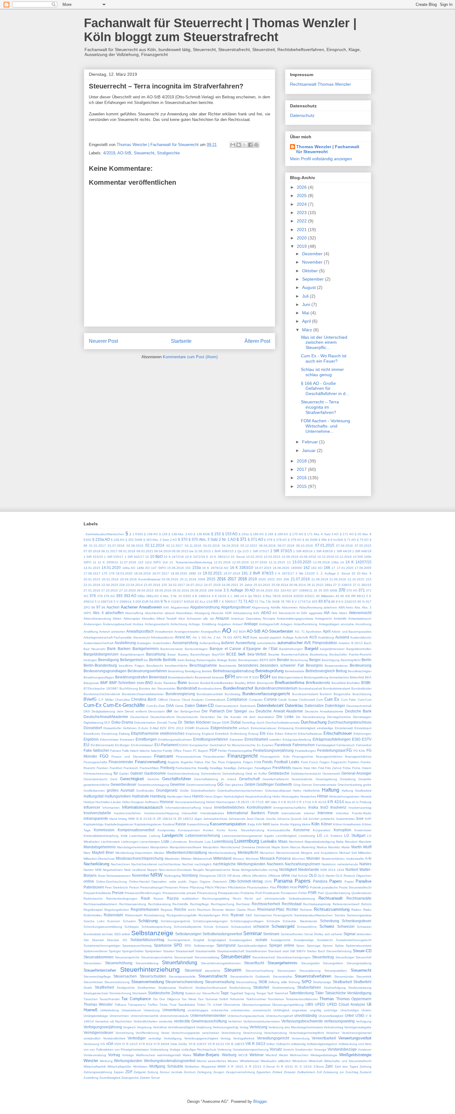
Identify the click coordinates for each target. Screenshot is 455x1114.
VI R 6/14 (146, 1044)
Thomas (326, 998)
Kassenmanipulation (228, 824)
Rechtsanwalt (330, 898)
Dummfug (248, 722)
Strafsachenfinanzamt (211, 987)
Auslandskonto (360, 637)
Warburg (229, 1055)
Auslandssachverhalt (98, 643)
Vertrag (225, 1038)
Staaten (169, 951)
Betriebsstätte (295, 671)
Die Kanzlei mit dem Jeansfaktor (249, 717)
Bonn (182, 682)
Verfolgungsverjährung (103, 1027)
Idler (274, 802)
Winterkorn (299, 1061)
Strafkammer (146, 987)
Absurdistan (184, 613)
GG (220, 784)
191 (244, 573)
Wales (187, 1055)
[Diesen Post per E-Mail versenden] (233, 145)
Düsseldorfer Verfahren (120, 728)
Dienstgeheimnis (339, 717)
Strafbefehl (362, 982)
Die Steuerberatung (310, 717)
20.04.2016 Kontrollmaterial (140, 579)
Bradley (240, 683)
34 (315, 590)
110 (140, 562)
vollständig (298, 1044)
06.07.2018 (286, 545)
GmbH (250, 784)
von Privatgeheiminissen (132, 1049)
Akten (343, 613)
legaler (269, 835)
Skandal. (113, 940)
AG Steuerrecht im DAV (289, 613)
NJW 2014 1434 (332, 869)
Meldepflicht (248, 852)
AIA (327, 613)
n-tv (368, 858)
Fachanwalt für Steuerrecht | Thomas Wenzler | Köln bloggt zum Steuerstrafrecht (220, 30)
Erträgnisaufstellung (297, 739)
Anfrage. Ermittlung (202, 624)
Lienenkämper (150, 841)
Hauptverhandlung (258, 796)
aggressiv (316, 613)
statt (286, 951)
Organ (193, 881)
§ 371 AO (255, 539)
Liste (165, 841)
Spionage (314, 945)
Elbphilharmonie (145, 733)
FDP (213, 750)
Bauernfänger (200, 654)
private (191, 893)
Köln (315, 824)
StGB (262, 982)
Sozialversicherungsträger (102, 945)
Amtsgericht (323, 618)
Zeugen (218, 1072)
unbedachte (219, 1010)
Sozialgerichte (281, 940)
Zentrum (190, 1072)
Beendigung (108, 660)
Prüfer (302, 893)
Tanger (261, 993)
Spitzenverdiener (96, 951)
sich (327, 934)
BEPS (264, 660)
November (313, 262)
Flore (221, 762)
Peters (183, 887)
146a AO (128, 568)
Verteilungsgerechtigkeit (201, 1038)
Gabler (124, 773)
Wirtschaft (316, 1061)
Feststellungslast (331, 750)
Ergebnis (91, 739)
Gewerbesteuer (123, 784)
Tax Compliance (136, 998)
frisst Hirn (310, 768)
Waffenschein (145, 1055)
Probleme (247, 893)
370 (342, 590)
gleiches (237, 784)
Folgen (248, 762)
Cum (319, 699)
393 (119, 596)
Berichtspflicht (351, 660)
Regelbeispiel (93, 909)
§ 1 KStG (136, 534)
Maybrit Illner (103, 852)
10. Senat (238, 556)
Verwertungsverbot (354, 1038)
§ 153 (216, 534)
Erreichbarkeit (256, 739)
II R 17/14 (304, 802)
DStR (225, 722)
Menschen (267, 852)
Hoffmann (152, 802)
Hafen (297, 790)
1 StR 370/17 (259, 551)
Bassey (183, 654)
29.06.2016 (198, 590)
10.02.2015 (254, 556)
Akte (334, 613)
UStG (359, 1015)
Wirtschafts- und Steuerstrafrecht (347, 1061)
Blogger (259, 1101)
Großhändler (145, 790)
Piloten (283, 887)
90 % (361, 601)
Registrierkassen (145, 909)
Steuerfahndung (179, 962)
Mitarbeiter (172, 858)
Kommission (104, 830)
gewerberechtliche (97, 784)
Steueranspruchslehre (157, 957)
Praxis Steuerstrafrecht (355, 887)
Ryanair (237, 915)
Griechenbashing (350, 784)
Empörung (193, 733)
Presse (118, 893)
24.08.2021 (230, 585)
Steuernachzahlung (259, 970)
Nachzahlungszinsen (302, 864)
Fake (88, 750)
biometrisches (339, 677)
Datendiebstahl (270, 705)
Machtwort (296, 841)
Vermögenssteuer (98, 1032)
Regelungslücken (116, 909)
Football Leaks (286, 762)
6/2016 (189, 601)
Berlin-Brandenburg (100, 665)
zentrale (177, 1072)
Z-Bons (319, 1066)
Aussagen (144, 643)
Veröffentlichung (147, 1032)
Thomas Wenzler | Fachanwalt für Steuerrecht (327, 149)
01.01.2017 (97, 545)
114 (165, 562)
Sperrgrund (226, 945)
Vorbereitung (159, 1049)
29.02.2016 (180, 590)
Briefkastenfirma (289, 682)
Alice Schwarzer (190, 618)
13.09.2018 (321, 562)
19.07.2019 (231, 573)
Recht (237, 898)
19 (199, 573)
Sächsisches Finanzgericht (273, 915)
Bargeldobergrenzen (101, 654)
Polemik (315, 887)
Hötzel (210, 802)
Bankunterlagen (196, 649)
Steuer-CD (362, 950)
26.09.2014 (297, 585)
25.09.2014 (279, 585)
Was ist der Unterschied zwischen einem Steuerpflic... (324, 342)
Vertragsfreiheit (243, 1038)
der (169, 711)
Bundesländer (361, 688)
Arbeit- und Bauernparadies (351, 631)
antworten (118, 631)
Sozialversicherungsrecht (353, 940)
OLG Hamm (326, 875)
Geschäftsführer (176, 778)
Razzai (158, 898)
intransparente (96, 818)
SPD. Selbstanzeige (199, 945)
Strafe (88, 987)
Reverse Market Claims (229, 909)
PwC (321, 893)
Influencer (92, 807)
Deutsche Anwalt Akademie (279, 711)
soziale (261, 940)
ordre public (178, 881)
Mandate (365, 841)
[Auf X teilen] (244, 145)
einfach (244, 728)
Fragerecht (338, 762)
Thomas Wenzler (98, 1004)
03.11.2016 (193, 545)
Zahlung (365, 1066)
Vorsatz (276, 1049)
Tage (224, 993)
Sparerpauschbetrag (137, 945)
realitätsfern (190, 898)
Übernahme (231, 1004)
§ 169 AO (281, 534)
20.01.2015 (92, 579)
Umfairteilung (109, 1010)
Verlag (244, 1027)
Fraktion (353, 762)
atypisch (275, 637)
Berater (283, 660)
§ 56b (322, 539)
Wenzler (91, 1060)
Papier (349, 881)
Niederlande (308, 869)
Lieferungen (130, 841)
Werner (202, 1061)
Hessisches (308, 796)
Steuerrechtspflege (97, 976)
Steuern (232, 970)
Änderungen (93, 624)
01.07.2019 (116, 545)
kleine (306, 824)
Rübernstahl (133, 915)
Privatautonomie (174, 893)
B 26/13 (357, 643)
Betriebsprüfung (269, 671)
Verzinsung (91, 1044)
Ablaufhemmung (311, 607)
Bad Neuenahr (95, 649)
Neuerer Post (103, 341)
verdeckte (166, 1021)
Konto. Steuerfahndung (246, 830)
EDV (163, 728)
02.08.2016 (135, 545)
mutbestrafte (355, 858)
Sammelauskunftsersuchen (313, 915)
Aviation (344, 643)
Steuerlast (193, 970)
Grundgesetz (167, 790)
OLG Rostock (345, 875)
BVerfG (90, 699)
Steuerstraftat (282, 976)
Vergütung (144, 1027)
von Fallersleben (101, 1049)
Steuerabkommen (99, 957)
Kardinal (169, 824)
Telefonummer (256, 999)
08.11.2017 (109, 551)
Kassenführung (198, 824)
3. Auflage (235, 590)
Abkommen (290, 607)
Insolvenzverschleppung (161, 813)
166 (327, 568)
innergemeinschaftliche (289, 807)
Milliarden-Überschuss (99, 858)
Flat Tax (210, 762)
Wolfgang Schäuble (166, 1066)
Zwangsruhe (130, 1077)
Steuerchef (363, 957)
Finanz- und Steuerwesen (131, 756)
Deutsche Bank (358, 711)
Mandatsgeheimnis (100, 847)
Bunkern (326, 694)
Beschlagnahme (203, 665)
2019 (302, 246)
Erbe (270, 733)
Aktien (117, 618)
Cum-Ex (93, 705)
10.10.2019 (325, 556)
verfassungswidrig (339, 1021)
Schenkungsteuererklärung (103, 926)
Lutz (208, 841)
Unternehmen (119, 1015)
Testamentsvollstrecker (302, 999)
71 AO (248, 601)
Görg (297, 784)
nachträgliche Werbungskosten (239, 864)
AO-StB (124, 153)
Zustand (365, 1072)
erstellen (275, 739)
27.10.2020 (127, 590)
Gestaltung (348, 779)
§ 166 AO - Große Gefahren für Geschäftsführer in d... (325, 388)
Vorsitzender (304, 1049)
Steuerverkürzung (117, 982)
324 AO (285, 590)
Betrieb (207, 671)
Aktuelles (148, 618)
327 (295, 590)
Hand (187, 796)
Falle (125, 750)
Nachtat (187, 864)
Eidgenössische (223, 728)
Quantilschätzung (337, 893)
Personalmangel (151, 887)
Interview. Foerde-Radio (353, 813)
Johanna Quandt (289, 818)
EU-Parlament (166, 745)
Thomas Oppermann (353, 999)
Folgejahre (233, 762)
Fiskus (198, 762)
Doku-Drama (122, 722)
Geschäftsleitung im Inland (215, 779)
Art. (188, 637)
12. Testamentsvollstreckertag (190, 562)
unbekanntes (240, 1010)
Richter (292, 909)
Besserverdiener (336, 665)
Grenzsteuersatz (324, 784)
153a (196, 568)
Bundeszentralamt (305, 694)
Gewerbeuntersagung (153, 784)
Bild (274, 677)
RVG (225, 915)
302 (276, 590)
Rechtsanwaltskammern (100, 904)
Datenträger (335, 705)
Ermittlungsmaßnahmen (175, 739)
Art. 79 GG (224, 637)
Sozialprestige (304, 940)
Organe (205, 881)
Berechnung (299, 660)
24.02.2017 (176, 585)
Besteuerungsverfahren (147, 671)
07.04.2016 (344, 545)
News (236, 869)
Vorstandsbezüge (342, 1049)
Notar (102, 875)
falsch (134, 750)
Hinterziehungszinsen (344, 796)
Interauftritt (189, 813)
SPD (178, 945)
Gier (228, 784)
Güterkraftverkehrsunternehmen (240, 790)
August (309, 287)
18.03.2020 (124, 573)
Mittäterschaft (202, 858)
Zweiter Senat (150, 1077)
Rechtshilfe (180, 904)
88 (333, 601)
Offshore (274, 875)
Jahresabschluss (215, 818)
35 (320, 590)
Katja (251, 824)
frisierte (297, 768)
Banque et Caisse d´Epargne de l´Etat (243, 649)
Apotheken (314, 631)
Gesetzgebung (326, 779)
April (307, 321)
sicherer (336, 934)
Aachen (112, 607)
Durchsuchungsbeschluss (349, 722)
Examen (268, 745)
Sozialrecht (325, 940)
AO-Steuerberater (277, 631)
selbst (126, 934)
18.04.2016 (142, 573)
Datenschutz (302, 115)
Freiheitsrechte (186, 768)
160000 (296, 568)
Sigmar (350, 934)
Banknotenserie (171, 649)
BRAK (251, 683)
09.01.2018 (127, 551)
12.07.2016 (258, 562)
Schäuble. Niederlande (300, 921)
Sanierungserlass (359, 915)
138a (335, 562)
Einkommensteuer (263, 728)
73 (256, 601)
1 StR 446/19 (361, 551)
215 (368, 579)
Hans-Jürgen (214, 796)
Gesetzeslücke (302, 779)
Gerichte (153, 779)
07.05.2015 (363, 545)
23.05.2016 (152, 585)
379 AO (109, 596)
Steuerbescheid (263, 957)
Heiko (276, 796)
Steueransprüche (127, 957)
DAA (170, 705)
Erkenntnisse (109, 739)
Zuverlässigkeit (109, 1077)
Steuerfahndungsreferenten (221, 963)
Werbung (106, 1061)
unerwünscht (262, 1010)
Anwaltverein (164, 631)
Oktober (310, 270)
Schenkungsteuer (356, 921)
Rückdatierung (154, 915)
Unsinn (366, 1010)
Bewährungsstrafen (131, 677)
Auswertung (246, 643)
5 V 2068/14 (123, 601)
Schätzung (148, 920)
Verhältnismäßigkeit (181, 1027)
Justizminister (345, 818)
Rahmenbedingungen (121, 898)
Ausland (342, 637)
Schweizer (346, 926)
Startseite (181, 341)
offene (246, 875)
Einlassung (286, 728)
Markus (322, 847)
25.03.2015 (262, 585)
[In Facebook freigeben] (250, 145)
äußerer (227, 643)
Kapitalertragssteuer (119, 824)
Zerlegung (204, 1072)
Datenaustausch (227, 706)
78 (282, 601)
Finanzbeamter (214, 756)
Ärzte (254, 637)
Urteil (349, 1015)
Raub (145, 898)
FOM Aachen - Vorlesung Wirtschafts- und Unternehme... (325, 426)
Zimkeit (277, 1072)
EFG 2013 (176, 728)
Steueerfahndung (339, 951)
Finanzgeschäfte (95, 762)
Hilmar (322, 796)
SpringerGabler (133, 951)
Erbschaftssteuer (310, 733)
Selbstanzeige (152, 932)
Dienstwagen (362, 717)
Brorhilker (353, 683)
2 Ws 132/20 (305, 573)
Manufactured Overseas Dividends (245, 847)
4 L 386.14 (236, 596)
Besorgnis (314, 665)
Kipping (295, 824)
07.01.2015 (324, 545)
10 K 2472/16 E (196, 556)
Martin (345, 847)
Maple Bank (280, 847)
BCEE (231, 654)
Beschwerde (227, 665)
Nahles (365, 864)
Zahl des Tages (346, 1066)
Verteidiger (137, 1038)
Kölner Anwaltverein (347, 824)
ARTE (237, 637)
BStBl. (366, 683)
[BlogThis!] (239, 145)
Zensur (165, 1072)
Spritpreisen (153, 951)
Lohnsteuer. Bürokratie (187, 841)
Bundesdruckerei (210, 688)
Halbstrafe (140, 796)
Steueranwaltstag (206, 957)
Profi (258, 893)
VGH (117, 1044)
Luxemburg (246, 841)
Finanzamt (163, 756)
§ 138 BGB (201, 534)
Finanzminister (121, 762)
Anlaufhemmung (305, 624)
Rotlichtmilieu (93, 915)
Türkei (201, 1004)
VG (102, 1044)
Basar (171, 654)
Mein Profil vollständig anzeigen (321, 158)
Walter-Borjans (206, 1054)
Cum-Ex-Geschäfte (124, 705)
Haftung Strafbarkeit (356, 790)
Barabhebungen (291, 649)
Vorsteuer (364, 1049)
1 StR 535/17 (114, 556)
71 (240, 601)
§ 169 (269, 534)
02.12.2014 (154, 545)
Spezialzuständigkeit (252, 945)
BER (272, 660)
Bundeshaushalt (310, 688)
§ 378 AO (280, 539)
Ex (259, 745)
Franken (102, 768)
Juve (360, 818)
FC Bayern (200, 750)
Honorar (167, 802)
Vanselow (102, 1021)
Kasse (181, 824)
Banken (124, 649)
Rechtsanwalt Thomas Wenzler (320, 84)
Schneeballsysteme (188, 926)
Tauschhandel (109, 999)
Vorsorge (320, 1049)
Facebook (283, 745)
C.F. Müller (106, 699)
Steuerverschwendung (184, 982)
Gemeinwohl (331, 773)
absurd (170, 613)
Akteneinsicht (360, 613)
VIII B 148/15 (235, 1044)
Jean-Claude (255, 818)
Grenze (306, 784)
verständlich (92, 1038)
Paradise (363, 881)
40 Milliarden (325, 596)
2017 (302, 469)
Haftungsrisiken (118, 796)
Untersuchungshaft (279, 1015)
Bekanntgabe (206, 660)
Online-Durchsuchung (111, 881)
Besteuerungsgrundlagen (105, 671)
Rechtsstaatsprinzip (317, 904)
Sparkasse (163, 945)
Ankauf (237, 624)
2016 (302, 477)
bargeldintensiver (332, 649)
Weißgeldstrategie (355, 1054)
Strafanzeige (322, 982)
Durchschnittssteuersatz (283, 722)
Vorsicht (288, 1049)
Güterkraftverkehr (203, 790)
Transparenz (137, 1004)
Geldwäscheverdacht (306, 773)
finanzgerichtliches (358, 756)
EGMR (189, 728)
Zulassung (330, 1072)
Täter (319, 993)
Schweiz (327, 926)
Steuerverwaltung (220, 982)
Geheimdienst (211, 773)
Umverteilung (173, 1010)
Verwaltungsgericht (273, 1038)
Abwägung (202, 613)
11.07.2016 (128, 562)
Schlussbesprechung (156, 926)
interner (309, 813)
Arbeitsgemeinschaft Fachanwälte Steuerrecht (117, 637)
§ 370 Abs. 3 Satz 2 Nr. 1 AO (211, 539)
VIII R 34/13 (255, 1044)
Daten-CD (205, 705)
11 (94, 562)
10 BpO (156, 556)
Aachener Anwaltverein (141, 607)
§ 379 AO (294, 539)
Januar (309, 450)
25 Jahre (246, 585)
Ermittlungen (146, 739)
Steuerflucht (254, 963)
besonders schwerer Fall (282, 665)
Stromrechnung (120, 993)
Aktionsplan (132, 618)
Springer (115, 951)
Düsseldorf (93, 728)
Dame (179, 706)
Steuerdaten (93, 963)
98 (103, 607)
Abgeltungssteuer (236, 607)
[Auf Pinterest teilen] (256, 145)
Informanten (111, 807)
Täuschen (91, 999)
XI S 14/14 (303, 1066)
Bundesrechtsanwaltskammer (143, 694)
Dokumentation (145, 722)
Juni (306, 304)
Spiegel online (281, 945)
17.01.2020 (345, 568)
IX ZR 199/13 (183, 818)
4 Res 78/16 (272, 596)
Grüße (184, 790)
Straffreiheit (104, 987)
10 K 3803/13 (220, 556)
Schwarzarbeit (241, 926)
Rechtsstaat (291, 904)
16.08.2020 (281, 568)
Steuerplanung (310, 970)
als (212, 618)
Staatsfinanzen (256, 951)
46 (342, 596)
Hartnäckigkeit (234, 796)
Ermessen (127, 739)
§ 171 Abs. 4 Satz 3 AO (321, 534)
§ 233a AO (101, 539)
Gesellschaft (249, 779)
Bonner (193, 683)
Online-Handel (139, 881)
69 (216, 601)
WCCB (243, 1055)
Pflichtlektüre (237, 887)
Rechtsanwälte (358, 898)
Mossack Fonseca (275, 858)
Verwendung (301, 1038)
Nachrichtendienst (144, 864)
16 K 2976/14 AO (215, 568)
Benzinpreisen (248, 660)
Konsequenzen (189, 830)
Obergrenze (207, 875)
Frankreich (131, 768)
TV (209, 1004)
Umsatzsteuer (131, 1010)
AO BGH (239, 631)
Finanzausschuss (188, 756)
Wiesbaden (269, 1061)
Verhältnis (160, 1027)
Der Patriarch (213, 711)
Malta (340, 841)
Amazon (222, 618)
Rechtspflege (199, 904)
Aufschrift (301, 637)
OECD (221, 875)
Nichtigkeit (288, 869)
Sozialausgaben (240, 940)
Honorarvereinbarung (190, 802)
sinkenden (364, 934)
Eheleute (202, 728)
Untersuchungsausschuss (246, 1015)
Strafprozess (167, 987)
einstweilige (325, 728)
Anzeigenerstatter (187, 631)
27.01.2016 (92, 590)
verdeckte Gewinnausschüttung (200, 1021)
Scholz (208, 926)
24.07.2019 (212, 585)
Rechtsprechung (222, 904)
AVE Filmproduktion (320, 643)
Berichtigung (331, 660)
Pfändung (197, 887)
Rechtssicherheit (266, 904)
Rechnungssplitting (215, 898)
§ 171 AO (347, 534)
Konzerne (301, 830)
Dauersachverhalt (358, 706)
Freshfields (281, 768)
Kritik (124, 835)
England (208, 733)
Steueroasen (286, 970)
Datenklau (294, 705)
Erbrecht (291, 733)
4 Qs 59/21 (253, 596)
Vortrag (114, 1055)
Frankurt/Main (149, 768)
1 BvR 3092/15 (222, 551)
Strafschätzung (240, 987)
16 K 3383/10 (242, 568)
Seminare (271, 934)
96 (93, 607)
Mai (306, 312)
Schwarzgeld (282, 926)
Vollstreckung (347, 1044)
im (353, 802)
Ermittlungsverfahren (210, 739)
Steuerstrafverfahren (313, 976)
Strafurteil (261, 987)
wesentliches (217, 1061)
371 (361, 590)
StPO (306, 981)
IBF (267, 802)
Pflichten (220, 887)
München (298, 858)
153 (188, 568)
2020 (302, 237)
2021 (302, 229)
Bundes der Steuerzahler (157, 688)
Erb (263, 733)
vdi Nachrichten (121, 1021)
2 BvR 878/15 (261, 573)
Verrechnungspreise (185, 1032)
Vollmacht (283, 1044)
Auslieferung (125, 643)
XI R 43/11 (284, 1066)
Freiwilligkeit (262, 768)
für (116, 773)
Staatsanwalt (185, 951)
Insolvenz (338, 807)
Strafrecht (186, 987)
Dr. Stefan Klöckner (194, 722)
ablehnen (330, 607)
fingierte (173, 762)
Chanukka (122, 699)
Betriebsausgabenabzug (233, 671)
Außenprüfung (209, 643)
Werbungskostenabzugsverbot (169, 1061)
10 (147, 556)
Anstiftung (91, 631)
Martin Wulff (361, 847)
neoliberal (139, 869)
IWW (131, 818)
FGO (104, 756)
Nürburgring (172, 875)
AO (226, 630)
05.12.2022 (248, 545)
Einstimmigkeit (305, 728)
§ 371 (241, 539)
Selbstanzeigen (188, 934)
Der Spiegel (236, 711)
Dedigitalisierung (103, 711)
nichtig (273, 869)
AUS (313, 637)
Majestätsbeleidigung (320, 841)
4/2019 (109, 153)
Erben (279, 733)
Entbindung (238, 733)
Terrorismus (276, 999)
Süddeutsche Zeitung (166, 993)
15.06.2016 (175, 568)
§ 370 (183, 539)
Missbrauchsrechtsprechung (139, 858)
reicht (192, 909)
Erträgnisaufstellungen (332, 739)
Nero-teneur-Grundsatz (175, 869)
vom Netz (364, 1044)
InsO (324, 807)
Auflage (288, 637)
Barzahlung (156, 654)
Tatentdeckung (301, 993)
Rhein (251, 909)
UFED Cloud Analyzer (346, 1004)
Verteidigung (173, 1038)
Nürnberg (190, 875)
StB (292, 951)
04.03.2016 (211, 545)
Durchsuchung (314, 722)
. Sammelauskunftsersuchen (104, 534)
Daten (190, 705)
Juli (306, 296)
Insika (313, 807)
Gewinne (177, 784)
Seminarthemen (292, 934)
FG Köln (359, 750)
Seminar (252, 933)
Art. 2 (211, 637)
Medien (159, 852)
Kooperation (322, 830)
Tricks (163, 1004)
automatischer (290, 642)
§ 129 (163, 534)
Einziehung (110, 733)
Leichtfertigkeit (286, 835)
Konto (221, 830)
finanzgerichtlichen (329, 756)
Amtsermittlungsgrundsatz (295, 618)
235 (164, 585)
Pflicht (209, 887)
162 (306, 568)
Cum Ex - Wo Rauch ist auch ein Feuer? (323, 358)
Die (219, 717)
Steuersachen (125, 976)
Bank (111, 649)
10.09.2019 (307, 556)
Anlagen (286, 624)
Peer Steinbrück (116, 887)
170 (104, 573)
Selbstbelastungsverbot (222, 934)
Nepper (152, 869)
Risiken (356, 909)
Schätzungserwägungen (210, 921)
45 (337, 596)
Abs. (357, 607)
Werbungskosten (128, 1061)
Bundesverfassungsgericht (266, 693)
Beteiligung (193, 671)
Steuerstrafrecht (212, 976)
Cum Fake (348, 699)
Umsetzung (152, 1010)
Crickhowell (307, 699)
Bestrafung (176, 671)
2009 (201, 579)
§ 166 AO (257, 534)
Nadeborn (329, 864)
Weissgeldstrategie (323, 1055)
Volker (270, 1044)
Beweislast (158, 677)
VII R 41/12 (216, 1044)
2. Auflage (328, 573)
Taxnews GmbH (216, 999)
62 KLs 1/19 (204, 601)
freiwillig (203, 768)
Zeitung (152, 1072)
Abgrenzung (260, 607)
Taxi (200, 999)
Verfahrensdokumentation (261, 1021)
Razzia (173, 898)
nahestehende (347, 864)
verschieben (210, 1032)
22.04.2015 (110, 585)
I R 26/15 (242, 802)
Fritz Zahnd (333, 768)
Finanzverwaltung (150, 761)
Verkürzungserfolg (225, 1027)
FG (349, 750)
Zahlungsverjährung (98, 1072)
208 (286, 579)
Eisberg (124, 733)
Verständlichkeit (114, 1038)
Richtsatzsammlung (331, 909)
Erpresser (236, 739)
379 (100, 596)
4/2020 (298, 596)
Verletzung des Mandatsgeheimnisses (295, 1027)
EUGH (183, 745)
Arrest (180, 637)
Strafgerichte (168, 153)
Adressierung (242, 613)
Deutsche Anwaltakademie (324, 711)
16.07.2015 (263, 568)
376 (92, 596)
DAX (87, 711)
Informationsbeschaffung (183, 807)
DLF (107, 722)
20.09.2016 (170, 579)
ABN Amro (345, 607)
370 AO (351, 590)
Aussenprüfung (185, 643)
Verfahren (235, 1021)
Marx (87, 852)
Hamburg (158, 796)
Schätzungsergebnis (175, 921)
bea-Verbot (257, 654)
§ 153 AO (230, 534)
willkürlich (284, 1061)
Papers (335, 881)
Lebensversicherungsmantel (242, 835)
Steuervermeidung (147, 981)
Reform (366, 904)
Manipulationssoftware (186, 847)
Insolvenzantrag (360, 807)
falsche (145, 750)
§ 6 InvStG (335, 539)
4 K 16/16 (219, 596)
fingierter (187, 762)
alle (205, 618)
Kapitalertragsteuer (148, 824)
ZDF (128, 1072)
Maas (283, 841)
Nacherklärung (96, 864)
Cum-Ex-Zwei (155, 706)
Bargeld (311, 648)
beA (241, 654)
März (307, 329)
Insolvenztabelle (97, 813)
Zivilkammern (306, 1072)
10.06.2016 (290, 556)
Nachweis (275, 864)
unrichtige (331, 1010)
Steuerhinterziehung (150, 969)
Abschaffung (134, 613)
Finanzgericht (243, 756)
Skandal (98, 940)
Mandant (351, 841)
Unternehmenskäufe (174, 1015)
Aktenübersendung (97, 618)
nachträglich (203, 864)
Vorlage (175, 1049)
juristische (328, 818)
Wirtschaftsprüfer (119, 1066)
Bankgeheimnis (145, 649)
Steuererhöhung (118, 963)
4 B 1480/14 (201, 596)
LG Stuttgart (354, 835)
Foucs (313, 762)
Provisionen (289, 893)
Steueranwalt (183, 957)
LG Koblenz (333, 835)
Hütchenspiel (225, 802)
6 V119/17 (175, 601)
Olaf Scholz (299, 875)
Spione (328, 945)
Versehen (333, 1032)
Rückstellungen (209, 915)
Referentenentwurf (346, 904)
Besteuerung (360, 665)
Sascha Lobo (94, 921)
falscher (156, 750)
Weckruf (271, 1055)
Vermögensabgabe (357, 1027)
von (86, 1049)
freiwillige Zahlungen (238, 768)
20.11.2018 (188, 579)
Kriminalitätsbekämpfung (101, 835)
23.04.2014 (134, 585)
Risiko (367, 909)
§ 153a (244, 534)
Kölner (326, 824)
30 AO (250, 590)
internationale (291, 813)
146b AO (143, 568)
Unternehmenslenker (208, 1015)
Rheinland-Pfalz (270, 909)
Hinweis (366, 796)
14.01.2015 (92, 568)
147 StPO (158, 568)
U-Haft (217, 1004)
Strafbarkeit (342, 982)
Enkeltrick (222, 733)
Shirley (318, 934)
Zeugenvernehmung (240, 1072)
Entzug (253, 733)
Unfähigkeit (281, 1010)
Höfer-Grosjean (133, 802)
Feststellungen (305, 750)
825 (315, 601)
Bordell (205, 683)
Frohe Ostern (361, 768)
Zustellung (91, 1077)
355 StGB (330, 590)
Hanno (198, 796)
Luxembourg (222, 841)
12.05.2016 (240, 562)
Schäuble (273, 921)
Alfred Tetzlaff (166, 618)
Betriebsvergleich (320, 671)
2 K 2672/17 (284, 573)
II (279, 802)
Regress (166, 909)
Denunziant (156, 711)
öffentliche (259, 875)
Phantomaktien (258, 887)
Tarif (270, 993)
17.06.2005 (363, 568)
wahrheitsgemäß (169, 1055)
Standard (274, 951)
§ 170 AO (296, 534)
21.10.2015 (356, 579)
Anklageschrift (269, 624)
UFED (320, 1004)
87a (327, 601)
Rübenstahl (113, 915)
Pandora (320, 881)
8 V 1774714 (301, 601)
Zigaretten (263, 1072)
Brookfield (339, 683)
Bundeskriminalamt (336, 688)
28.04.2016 (163, 590)
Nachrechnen (120, 864)
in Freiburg (363, 802)
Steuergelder (310, 963)
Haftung (330, 790)
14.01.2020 (111, 568)
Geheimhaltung (233, 773)
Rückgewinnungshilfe (182, 915)
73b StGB (273, 601)
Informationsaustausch (142, 807)
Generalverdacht (95, 779)
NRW (156, 875)
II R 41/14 (319, 802)
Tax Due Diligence (166, 999)
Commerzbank (215, 699)
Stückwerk (139, 993)
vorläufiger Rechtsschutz (198, 1049)
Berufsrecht (154, 665)
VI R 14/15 (130, 1044)
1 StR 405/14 (302, 551)
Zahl (329, 1066)
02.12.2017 (174, 545)
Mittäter (186, 858)
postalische (330, 887)
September (313, 279)
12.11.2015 (277, 562)
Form (304, 762)
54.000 (155, 601)
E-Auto (143, 728)
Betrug (341, 671)
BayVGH (218, 654)
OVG (268, 881)
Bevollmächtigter (359, 671)
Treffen (153, 1004)
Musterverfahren (333, 858)
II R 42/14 (335, 802)
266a (328, 585)
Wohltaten (140, 1066)
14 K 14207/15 (358, 562)
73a (262, 601)
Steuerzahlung (246, 982)
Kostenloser (362, 830)
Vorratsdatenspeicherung (251, 1049)
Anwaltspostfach (140, 631)
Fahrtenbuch (345, 745)
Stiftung (274, 982)
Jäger (198, 818)
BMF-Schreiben (122, 683)
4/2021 (310, 596)
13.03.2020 (301, 562)
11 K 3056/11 (108, 562)
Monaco (238, 858)
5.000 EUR (141, 601)
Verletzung (258, 1027)
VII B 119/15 (197, 1044)
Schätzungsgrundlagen (247, 921)
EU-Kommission (142, 745)
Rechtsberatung (159, 904)
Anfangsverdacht (157, 624)
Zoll (319, 1072)
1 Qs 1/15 (242, 551)
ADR (228, 613)
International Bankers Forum (253, 813)
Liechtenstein (110, 841)
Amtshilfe (340, 618)
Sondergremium (178, 940)
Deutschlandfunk (162, 717)
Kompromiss (166, 830)
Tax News (189, 999)
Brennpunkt (265, 683)
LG (319, 835)
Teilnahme (237, 999)
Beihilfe (155, 660)
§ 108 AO (151, 534)
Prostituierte (271, 893)
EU (86, 744)
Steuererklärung (147, 963)
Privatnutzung (207, 893)
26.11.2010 (315, 585)
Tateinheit (281, 993)
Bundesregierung (180, 694)
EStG (356, 739)
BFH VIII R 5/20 (247, 677)
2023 (302, 212)
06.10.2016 (304, 545)
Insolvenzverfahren (127, 813)
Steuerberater (236, 956)
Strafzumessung (359, 987)
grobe (367, 784)
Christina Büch (144, 699)
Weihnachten (299, 1055)
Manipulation (159, 847)
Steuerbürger (345, 957)
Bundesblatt (187, 688)
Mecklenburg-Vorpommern (134, 852)
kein (266, 824)
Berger (315, 660)
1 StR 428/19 (323, 551)
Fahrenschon (303, 745)
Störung (294, 982)
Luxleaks (269, 841)
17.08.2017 (92, 573)
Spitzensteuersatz (358, 945)
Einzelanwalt (344, 728)
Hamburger (175, 796)
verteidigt (154, 1038)
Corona (270, 699)
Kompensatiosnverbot (136, 830)
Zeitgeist (140, 1072)
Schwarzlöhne (307, 926)
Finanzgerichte (302, 756)
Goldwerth (283, 784)
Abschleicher (154, 613)
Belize (232, 660)
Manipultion (211, 847)
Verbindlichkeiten (145, 1021)
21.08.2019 (319, 579)
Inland (207, 807)
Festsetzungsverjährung (273, 750)
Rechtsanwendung (132, 904)
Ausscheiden (162, 643)
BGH (265, 676)
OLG (313, 875)
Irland (113, 818)
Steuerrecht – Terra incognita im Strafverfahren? (320, 407)
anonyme (347, 624)
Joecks (271, 818)
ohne (285, 875)
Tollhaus (120, 1004)
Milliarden (364, 852)
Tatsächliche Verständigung (348, 993)
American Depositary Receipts (253, 618)
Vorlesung (224, 1049)
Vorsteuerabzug (95, 1055)
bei (146, 660)
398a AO (152, 596)
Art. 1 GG (199, 637)
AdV (256, 613)
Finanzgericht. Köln (274, 756)
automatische (266, 643)
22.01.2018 (92, 585)
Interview (325, 813)
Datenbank (248, 706)
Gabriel (136, 773)
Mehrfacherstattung (222, 852)
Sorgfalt (198, 940)
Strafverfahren (309, 987)
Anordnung (363, 624)
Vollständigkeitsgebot (322, 1044)
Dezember (313, 253)
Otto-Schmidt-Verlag (246, 881)
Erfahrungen (362, 733)
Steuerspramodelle (182, 976)
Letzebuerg (307, 835)
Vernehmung (124, 1032)
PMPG (303, 887)
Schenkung (329, 921)
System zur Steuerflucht (202, 993)
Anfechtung (179, 624)
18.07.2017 (160, 573)
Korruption (342, 830)
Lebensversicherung (202, 835)
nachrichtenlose (169, 864)
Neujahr (198, 869)
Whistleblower (249, 1061)
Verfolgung (363, 1021)
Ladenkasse (138, 835)
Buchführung (128, 688)
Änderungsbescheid (117, 624)
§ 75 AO (363, 539)
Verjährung (204, 1027)
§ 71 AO (350, 539)
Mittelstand (222, 858)
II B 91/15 (288, 802)
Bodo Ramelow (165, 683)
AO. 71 (300, 631)
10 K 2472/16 (174, 556)
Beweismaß (203, 677)
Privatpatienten (229, 893)
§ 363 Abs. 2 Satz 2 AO (160, 539)
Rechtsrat (243, 904)
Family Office (172, 750)
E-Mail (154, 728)
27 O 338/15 (342, 585)
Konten (208, 830)
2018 (302, 460)
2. (317, 573)
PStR (312, 893)
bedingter (90, 660)
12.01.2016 (222, 562)
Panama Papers (292, 881)
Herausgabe (290, 796)
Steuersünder (344, 976)
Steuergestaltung (359, 963)
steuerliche (212, 970)
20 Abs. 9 (364, 573)
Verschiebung (231, 1032)
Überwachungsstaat (256, 1004)
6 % (164, 601)
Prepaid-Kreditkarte (97, 893)
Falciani (115, 750)
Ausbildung (326, 637)
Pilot (273, 887)
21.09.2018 (337, 579)
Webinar (256, 1055)
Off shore (234, 875)
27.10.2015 (109, 590)
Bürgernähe (342, 694)
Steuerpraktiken (335, 970)
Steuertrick (363, 976)
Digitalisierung (93, 722)
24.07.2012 (194, 585)
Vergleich (129, 1027)
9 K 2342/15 (348, 601)
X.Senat (269, 1066)
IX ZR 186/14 (162, 818)
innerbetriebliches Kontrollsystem (242, 807)
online (89, 881)
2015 (302, 486)
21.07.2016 (300, 579)
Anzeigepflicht (211, 631)
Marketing (308, 847)
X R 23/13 (253, 1066)
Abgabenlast (180, 607)
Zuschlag (351, 1072)
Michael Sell (348, 852)
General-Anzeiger (356, 773)
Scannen (113, 921)
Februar (310, 441)
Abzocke (217, 613)
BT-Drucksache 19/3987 (101, 688)
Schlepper (131, 926)
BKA (368, 677)
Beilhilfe (169, 660)
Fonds (267, 762)
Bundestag (232, 694)
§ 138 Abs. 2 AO (180, 534)
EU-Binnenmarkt (102, 745)
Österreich (220, 881)
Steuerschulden (153, 976)
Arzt (246, 637)
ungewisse (299, 1010)
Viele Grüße (178, 1044)
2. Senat (343, 573)
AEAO (266, 613)
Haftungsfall (94, 796)
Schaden (129, 921)
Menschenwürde (288, 852)
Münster (313, 858)
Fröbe (347, 768)
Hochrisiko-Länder (108, 802)
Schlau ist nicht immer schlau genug (322, 372)
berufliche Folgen (132, 665)
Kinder (284, 824)
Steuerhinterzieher (100, 970)
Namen (89, 869)
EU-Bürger (122, 745)
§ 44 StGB (310, 539)
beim (181, 660)
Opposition (159, 881)
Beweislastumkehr (181, 677)
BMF (104, 683)
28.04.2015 (145, 590)
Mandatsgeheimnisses (133, 847)
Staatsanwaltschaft (230, 951)
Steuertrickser (93, 982)
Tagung (249, 993)
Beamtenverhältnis (294, 654)
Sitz (86, 940)
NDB (98, 869)
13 (289, 562)
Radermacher (93, 898)
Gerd (113, 779)
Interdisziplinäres (212, 813)
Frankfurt (116, 768)
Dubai (236, 722)
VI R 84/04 (161, 1044)
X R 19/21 (236, 1066)
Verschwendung (275, 1032)
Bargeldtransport (132, 654)
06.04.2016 (267, 545)
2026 (302, 187)
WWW (221, 1066)
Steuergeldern (333, 963)
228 (122, 585)
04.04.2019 (230, 545)
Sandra (340, 915)
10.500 (358, 556)
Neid (127, 869)
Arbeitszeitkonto (162, 637)
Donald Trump (167, 722)
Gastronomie (155, 773)
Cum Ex (332, 699)
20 (353, 573)
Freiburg (167, 768)
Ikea (348, 802)
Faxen (187, 750)
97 (98, 607)
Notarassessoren (118, 875)
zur (342, 1072)
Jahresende (236, 818)
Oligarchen (363, 875)
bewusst (218, 677)
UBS (309, 1004)
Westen (233, 1061)
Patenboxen (94, 887)
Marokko (334, 847)
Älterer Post (257, 341)
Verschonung (252, 1032)
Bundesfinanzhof (238, 688)
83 (320, 601)
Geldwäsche (278, 773)
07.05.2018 (92, 551)
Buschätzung (362, 694)
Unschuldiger (349, 1010)
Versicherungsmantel (356, 1032)
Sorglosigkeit (217, 940)
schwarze (261, 926)
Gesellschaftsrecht (275, 779)
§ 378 (268, 539)
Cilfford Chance (169, 699)
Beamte (274, 654)
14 (342, 562)
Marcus (295, 847)
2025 (302, 195)
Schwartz (221, 926)
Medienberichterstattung (186, 852)
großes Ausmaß (120, 790)
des (251, 711)
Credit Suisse (288, 699)
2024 (302, 204)
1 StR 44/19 (342, 551)
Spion (300, 945)
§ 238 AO (117, 539)
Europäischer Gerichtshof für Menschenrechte (222, 745)
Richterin (306, 909)
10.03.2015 (272, 556)
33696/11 (306, 590)
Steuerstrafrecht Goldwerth (250, 976)
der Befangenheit (187, 711)
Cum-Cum (364, 699)
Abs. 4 (98, 613)
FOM (257, 762)
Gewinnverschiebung (201, 784)
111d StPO (153, 562)
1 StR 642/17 (134, 556)
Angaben (224, 624)
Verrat (165, 1032)
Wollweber (192, 1066)
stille (284, 982)
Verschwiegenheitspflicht (306, 1032)
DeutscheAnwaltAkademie (106, 717)
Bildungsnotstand (290, 677)
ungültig (315, 1010)
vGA (109, 1044)
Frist (321, 768)
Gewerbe (364, 779)
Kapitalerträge (94, 824)
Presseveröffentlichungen (143, 893)
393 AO (130, 596)
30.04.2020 (264, 590)
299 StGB (215, 590)
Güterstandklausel (278, 790)
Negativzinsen (113, 869)
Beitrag (190, 660)
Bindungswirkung (316, 677)
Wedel (283, 1055)
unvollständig (305, 1015)
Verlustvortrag (333, 1027)
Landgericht (172, 835)
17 (333, 568)
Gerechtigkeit (132, 778)
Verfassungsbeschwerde (302, 1021)
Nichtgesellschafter (254, 869)
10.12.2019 (343, 556)
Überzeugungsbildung (288, 1004)
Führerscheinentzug (98, 773)
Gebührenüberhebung (183, 773)
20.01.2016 (110, 579)
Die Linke (285, 717)
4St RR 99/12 (355, 596)
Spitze (339, 945)
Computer (256, 699)
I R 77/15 (257, 802)
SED (117, 934)
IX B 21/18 (144, 818)
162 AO (316, 568)
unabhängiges (198, 1010)
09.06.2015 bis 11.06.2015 (191, 551)
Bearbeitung (318, 654)
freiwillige (216, 768)
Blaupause (91, 683)
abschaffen (114, 613)
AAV (166, 607)
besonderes (248, 665)
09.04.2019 (162, 551)
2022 (302, 220)
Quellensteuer (361, 893)
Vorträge (128, 1055)
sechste (107, 934)
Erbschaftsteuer (337, 733)
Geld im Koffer (256, 773)
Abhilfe (275, 607)
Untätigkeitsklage (96, 1015)
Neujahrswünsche (218, 869)
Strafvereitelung (283, 987)
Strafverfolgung (335, 987)
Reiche (180, 909)
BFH (230, 676)
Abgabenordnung (205, 607)
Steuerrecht (144, 153)
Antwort (104, 631)
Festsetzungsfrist (240, 750)
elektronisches (172, 733)
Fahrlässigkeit (326, 745)
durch (261, 722)
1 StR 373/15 (281, 551)
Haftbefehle (311, 790)
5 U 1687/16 (104, 601)
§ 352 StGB (133, 539)
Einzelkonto (92, 733)
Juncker (313, 818)
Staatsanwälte (205, 951)
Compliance (237, 699)
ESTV (366, 739)
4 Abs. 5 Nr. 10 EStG (175, 596)
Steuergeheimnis (282, 963)
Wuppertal (208, 1066)
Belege (222, 660)
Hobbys (89, 802)
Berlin (366, 660)
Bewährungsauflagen (99, 677)
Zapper (119, 1072)
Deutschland (139, 717)
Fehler (222, 750)
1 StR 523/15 (93, 556)
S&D (248, 915)
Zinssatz (290, 1072)
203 (279, 579)
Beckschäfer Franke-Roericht (350, 654)
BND (149, 683)
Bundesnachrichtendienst (102, 694)
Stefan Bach (316, 951)
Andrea (138, 624)
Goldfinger (265, 784)
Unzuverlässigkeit (330, 1015)
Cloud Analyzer (193, 699)
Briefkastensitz (318, 683)
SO (125, 940)
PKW (293, 887)
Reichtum (203, 909)
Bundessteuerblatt (210, 694)
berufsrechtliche (176, 665)
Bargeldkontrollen (358, 649)
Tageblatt (236, 993)
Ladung (154, 835)
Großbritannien (94, 790)
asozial (264, 637)
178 (112, 573)
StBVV (301, 951)
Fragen (324, 762)
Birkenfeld (357, 677)
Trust (172, 1004)
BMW (140, 683)
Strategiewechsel (96, 993)
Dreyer (216, 722)
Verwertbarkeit (324, 1038)
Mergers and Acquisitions (319, 852)
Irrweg (122, 818)
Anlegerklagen (329, 624)
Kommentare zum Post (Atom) (190, 357)
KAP (368, 818)
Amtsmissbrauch (359, 618)
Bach (367, 643)
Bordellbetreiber (222, 683)
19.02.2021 (212, 573)
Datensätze (314, 705)
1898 (192, 573)
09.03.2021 (144, 551)
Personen (171, 887)
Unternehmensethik (144, 1015)
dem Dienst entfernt (132, 711)
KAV (259, 824)
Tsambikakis (186, 1004)
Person (134, 887)
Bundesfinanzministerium (276, 688)
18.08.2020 (179, 573)
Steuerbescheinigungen (293, 957)
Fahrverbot (363, 745)
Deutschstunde (187, 717)
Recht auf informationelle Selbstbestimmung (280, 898)
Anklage (251, 624)
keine (275, 824)
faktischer (101, 750)
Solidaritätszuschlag (147, 940)
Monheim (252, 858)
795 (288, 601)
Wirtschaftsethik (95, 1066)
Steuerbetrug (323, 957)
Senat (308, 934)
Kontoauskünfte (278, 830)
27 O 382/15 (362, 585)
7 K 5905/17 (228, 601)
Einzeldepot (362, 728)
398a (141, 596)
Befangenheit (131, 660)
